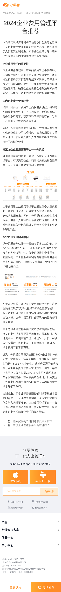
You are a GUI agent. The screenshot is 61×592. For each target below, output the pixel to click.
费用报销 (36, 13)
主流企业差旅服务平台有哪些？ (31, 425)
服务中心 (7, 537)
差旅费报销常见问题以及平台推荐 (32, 421)
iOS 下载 (15, 481)
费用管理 (45, 13)
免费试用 (15, 587)
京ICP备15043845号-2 (12, 565)
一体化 (27, 13)
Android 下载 (42, 481)
